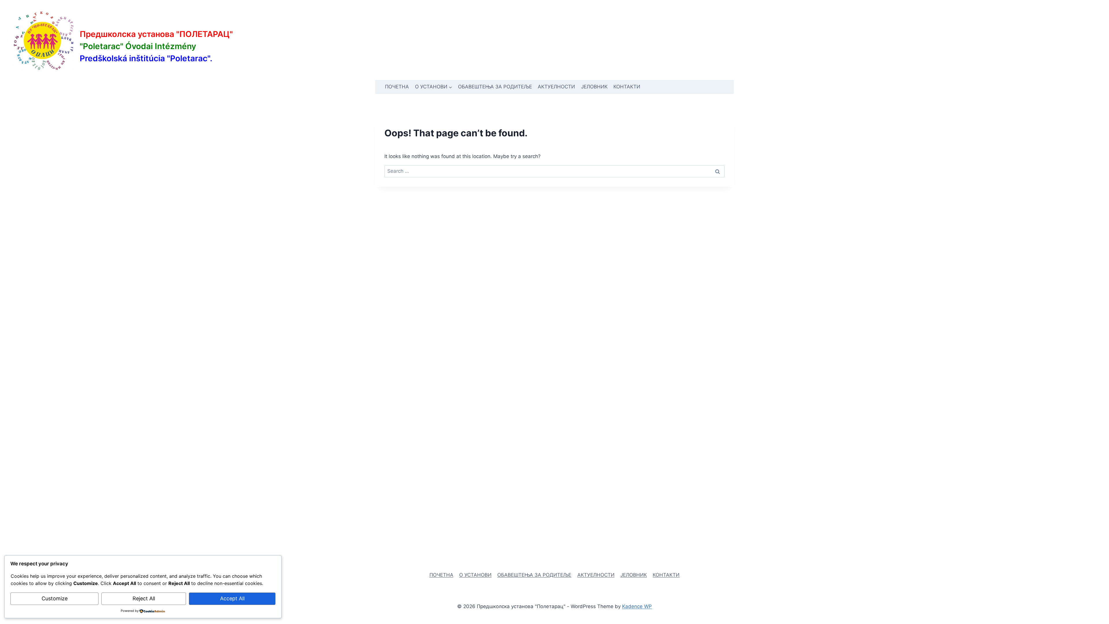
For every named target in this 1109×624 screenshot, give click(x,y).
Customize (55, 598)
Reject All (144, 598)
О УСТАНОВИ (475, 575)
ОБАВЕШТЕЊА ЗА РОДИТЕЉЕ (495, 87)
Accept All (232, 598)
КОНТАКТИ (626, 87)
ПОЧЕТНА (397, 87)
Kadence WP (637, 606)
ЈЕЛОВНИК (594, 87)
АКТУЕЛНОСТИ (556, 87)
